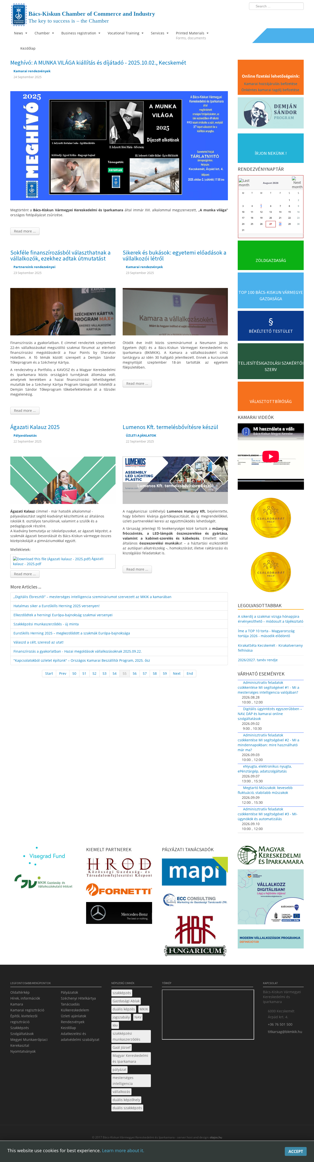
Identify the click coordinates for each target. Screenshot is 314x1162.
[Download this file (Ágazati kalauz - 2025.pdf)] (52, 558)
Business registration (79, 33)
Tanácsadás (70, 1004)
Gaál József (122, 1047)
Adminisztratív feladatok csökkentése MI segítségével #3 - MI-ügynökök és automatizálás (268, 814)
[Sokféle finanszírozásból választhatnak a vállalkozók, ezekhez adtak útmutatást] (63, 311)
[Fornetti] (119, 891)
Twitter (280, 16)
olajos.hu (215, 1137)
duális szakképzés (127, 1107)
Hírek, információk (25, 998)
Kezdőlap (68, 1027)
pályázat (119, 1069)
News (19, 33)
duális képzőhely (126, 1099)
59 (165, 673)
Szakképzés (19, 1027)
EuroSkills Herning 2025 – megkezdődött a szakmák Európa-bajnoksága (71, 633)
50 (74, 673)
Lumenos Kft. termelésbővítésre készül (170, 427)
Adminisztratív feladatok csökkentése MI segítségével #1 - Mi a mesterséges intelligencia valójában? (268, 687)
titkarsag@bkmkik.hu (285, 1031)
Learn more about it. (123, 1150)
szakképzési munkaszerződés (126, 1036)
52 (94, 673)
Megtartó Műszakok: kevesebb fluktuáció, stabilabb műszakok (265, 790)
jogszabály (121, 1017)
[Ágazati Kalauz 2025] (63, 480)
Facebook (271, 16)
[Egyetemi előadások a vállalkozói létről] (175, 311)
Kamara (16, 1004)
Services (158, 33)
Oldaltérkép (20, 992)
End (190, 673)
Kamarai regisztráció (27, 1010)
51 (84, 673)
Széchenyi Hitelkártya (78, 998)
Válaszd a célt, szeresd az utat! (38, 642)
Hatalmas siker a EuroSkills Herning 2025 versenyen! (56, 605)
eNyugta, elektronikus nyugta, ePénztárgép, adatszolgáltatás (265, 769)
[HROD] (119, 868)
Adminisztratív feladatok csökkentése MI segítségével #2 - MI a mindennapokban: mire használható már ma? (268, 742)
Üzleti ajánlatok (73, 1016)
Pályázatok (69, 992)
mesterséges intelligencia (123, 1080)
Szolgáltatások (22, 1033)
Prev (62, 673)
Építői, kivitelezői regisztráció (24, 1019)
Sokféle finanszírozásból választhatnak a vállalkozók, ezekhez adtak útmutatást (60, 255)
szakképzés (122, 992)
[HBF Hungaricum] (195, 937)
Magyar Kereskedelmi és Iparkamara (130, 1058)
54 (115, 673)
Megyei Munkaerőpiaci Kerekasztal (29, 1042)
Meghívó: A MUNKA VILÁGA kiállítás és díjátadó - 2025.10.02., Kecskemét (98, 62)
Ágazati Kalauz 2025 (35, 427)
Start (49, 673)
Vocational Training (124, 33)
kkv (115, 1025)
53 (104, 673)
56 (135, 673)
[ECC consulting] (195, 901)
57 (145, 673)
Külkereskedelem (75, 1010)
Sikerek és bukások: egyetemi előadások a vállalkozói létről (174, 255)
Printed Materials (191, 35)
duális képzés (124, 1009)
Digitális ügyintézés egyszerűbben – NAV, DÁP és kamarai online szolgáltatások (270, 713)
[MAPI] (195, 872)
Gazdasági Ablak (126, 1001)
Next (177, 673)
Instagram (289, 16)
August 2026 (270, 183)
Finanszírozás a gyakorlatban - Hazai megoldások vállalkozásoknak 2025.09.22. (77, 651)
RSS (298, 16)
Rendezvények (72, 1021)
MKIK (144, 1009)
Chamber (43, 33)
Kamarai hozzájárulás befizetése (270, 83)
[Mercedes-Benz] (119, 914)
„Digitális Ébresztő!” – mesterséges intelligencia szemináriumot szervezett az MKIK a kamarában (92, 596)
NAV (137, 1017)
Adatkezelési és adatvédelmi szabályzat (80, 1036)
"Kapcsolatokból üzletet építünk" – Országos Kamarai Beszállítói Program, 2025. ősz (81, 660)
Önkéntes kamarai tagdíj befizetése (270, 89)
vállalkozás (121, 1091)
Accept (295, 1151)
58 (155, 673)
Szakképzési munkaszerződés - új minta (46, 624)
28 (280, 224)
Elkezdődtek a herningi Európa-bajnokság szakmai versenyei (63, 615)
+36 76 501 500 (280, 1024)
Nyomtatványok (23, 1051)
